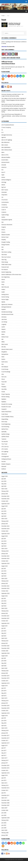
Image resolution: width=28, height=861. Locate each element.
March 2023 (4, 578)
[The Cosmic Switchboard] (14, 8)
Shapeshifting (4, 419)
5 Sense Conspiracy (6, 127)
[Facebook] (3, 76)
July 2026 (3, 478)
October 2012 (4, 790)
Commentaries (5, 202)
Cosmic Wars (4, 207)
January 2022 (4, 613)
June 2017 (3, 750)
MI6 (2, 339)
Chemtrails (4, 192)
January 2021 (4, 643)
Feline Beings (4, 262)
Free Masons (4, 269)
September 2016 (5, 773)
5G (2, 130)
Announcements (5, 162)
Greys (2, 284)
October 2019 (4, 680)
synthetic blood (5, 436)
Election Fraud (4, 237)
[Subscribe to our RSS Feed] (8, 86)
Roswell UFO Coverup (6, 404)
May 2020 (3, 663)
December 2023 (5, 556)
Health (3, 292)
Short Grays (4, 421)
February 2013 (4, 785)
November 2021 (5, 618)
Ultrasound (4, 454)
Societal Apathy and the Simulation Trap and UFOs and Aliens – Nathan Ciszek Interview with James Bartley (13, 110)
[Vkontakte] (17, 76)
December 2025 (5, 496)
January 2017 (4, 763)
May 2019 (3, 693)
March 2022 (4, 608)
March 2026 (4, 488)
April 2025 (3, 516)
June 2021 (3, 630)
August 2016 (4, 775)
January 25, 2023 (13, 26)
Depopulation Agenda (6, 219)
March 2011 (4, 798)
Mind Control (4, 344)
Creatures (3, 212)
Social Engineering (5, 424)
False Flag (3, 259)
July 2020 (3, 658)
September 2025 (5, 503)
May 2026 (3, 483)
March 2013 (4, 783)
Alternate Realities (5, 157)
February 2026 (4, 491)
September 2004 (5, 817)
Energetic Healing (5, 242)
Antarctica (3, 167)
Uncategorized (5, 456)
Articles (3, 177)
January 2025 (4, 523)
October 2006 (4, 810)
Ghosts (3, 279)
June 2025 (3, 511)
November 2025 (5, 498)
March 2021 (4, 638)
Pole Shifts (4, 389)
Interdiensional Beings (6, 312)
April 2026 (3, 486)
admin (19, 26)
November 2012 (5, 788)
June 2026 (3, 481)
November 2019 (5, 678)
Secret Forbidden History (7, 416)
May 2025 (3, 513)
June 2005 (3, 815)
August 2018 (4, 715)
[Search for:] (14, 33)
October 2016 (4, 770)
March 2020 (4, 668)
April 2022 (3, 606)
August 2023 (4, 566)
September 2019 (5, 683)
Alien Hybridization (5, 147)
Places (3, 384)
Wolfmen (3, 469)
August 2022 (4, 596)
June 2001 (3, 825)
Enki (2, 247)
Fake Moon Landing (6, 252)
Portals (3, 391)
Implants (3, 309)
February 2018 (4, 730)
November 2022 (5, 588)
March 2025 (4, 518)
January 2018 (4, 733)
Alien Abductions (5, 142)
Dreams (3, 232)
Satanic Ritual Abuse (6, 411)
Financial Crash (5, 267)
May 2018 (3, 723)
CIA (2, 197)
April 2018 (3, 725)
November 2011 (5, 795)
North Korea (4, 361)
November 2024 (5, 528)
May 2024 (3, 543)
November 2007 (5, 805)
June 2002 (3, 822)
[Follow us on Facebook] (2, 86)
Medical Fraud (4, 337)
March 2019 (4, 698)
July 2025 (3, 508)
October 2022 (4, 591)
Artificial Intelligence (6, 179)
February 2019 (4, 700)
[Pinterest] (8, 76)
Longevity (3, 324)
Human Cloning (5, 297)
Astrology (3, 182)
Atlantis (3, 184)
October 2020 (4, 650)
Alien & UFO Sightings (6, 140)
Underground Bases (6, 459)
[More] (3, 79)
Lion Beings (4, 322)
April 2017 (3, 755)
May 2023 (3, 573)
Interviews (3, 317)
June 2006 (3, 812)
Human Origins (5, 299)
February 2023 (4, 581)
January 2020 (4, 673)
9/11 (2, 132)
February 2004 (4, 820)
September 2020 (5, 653)
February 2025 (4, 521)
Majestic (3, 329)
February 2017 (4, 760)
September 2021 (5, 623)
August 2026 (4, 476)
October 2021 (4, 620)
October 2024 (4, 531)
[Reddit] (11, 76)
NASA (2, 356)
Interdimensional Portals (7, 314)
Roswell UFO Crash (6, 406)
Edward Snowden (5, 234)
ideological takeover (6, 307)
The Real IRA (4, 441)
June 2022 (3, 601)
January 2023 (4, 583)
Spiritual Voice (4, 429)
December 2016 (5, 765)
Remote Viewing (5, 396)
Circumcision (4, 199)
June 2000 (3, 827)
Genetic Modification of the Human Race (11, 274)
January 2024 (4, 553)
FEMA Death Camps (6, 264)
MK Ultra (3, 346)
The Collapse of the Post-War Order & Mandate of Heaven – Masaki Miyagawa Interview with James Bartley (13, 100)
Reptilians (3, 399)
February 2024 (4, 551)
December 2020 (5, 645)
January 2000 (4, 835)
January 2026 (4, 493)
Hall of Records (5, 287)
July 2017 (3, 748)
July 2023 (3, 568)
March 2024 (4, 548)
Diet (2, 222)
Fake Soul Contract (6, 257)
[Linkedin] (20, 76)
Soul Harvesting (5, 426)
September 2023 (5, 563)
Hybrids (3, 302)
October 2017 (4, 740)
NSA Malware (4, 366)
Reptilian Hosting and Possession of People (14, 23)
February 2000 (4, 832)
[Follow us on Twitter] (5, 86)
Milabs (3, 341)
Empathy (3, 239)
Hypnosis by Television (6, 304)
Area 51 (3, 172)
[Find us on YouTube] (11, 86)
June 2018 (3, 720)
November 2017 (5, 738)
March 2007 (4, 808)
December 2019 (5, 675)
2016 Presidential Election (7, 125)
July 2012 (3, 793)
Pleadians (3, 386)
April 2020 (3, 665)
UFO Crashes (4, 449)
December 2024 (5, 526)
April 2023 (3, 576)
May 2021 (3, 633)
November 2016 (5, 768)
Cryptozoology (5, 214)
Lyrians (3, 327)
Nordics (3, 359)
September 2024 (5, 533)
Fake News (4, 254)
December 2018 (5, 705)
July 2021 (3, 628)
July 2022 (3, 598)
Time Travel (4, 444)
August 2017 (4, 745)
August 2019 (4, 685)
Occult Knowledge (5, 371)
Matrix (3, 334)
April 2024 (3, 546)
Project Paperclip (5, 394)
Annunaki (3, 165)
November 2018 (5, 708)
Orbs (2, 374)
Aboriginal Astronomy (6, 135)
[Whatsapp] (23, 76)
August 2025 (4, 506)
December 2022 (5, 586)
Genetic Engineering (6, 272)
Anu (2, 169)
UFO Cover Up (4, 446)
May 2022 (3, 603)
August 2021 (4, 625)
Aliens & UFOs (4, 155)
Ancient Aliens (4, 160)
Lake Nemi (4, 319)
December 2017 (5, 735)
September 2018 (5, 713)
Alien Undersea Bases (6, 150)
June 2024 (3, 541)
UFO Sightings (4, 451)
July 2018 (3, 718)
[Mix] (14, 76)
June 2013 (3, 780)
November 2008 (5, 803)
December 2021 (5, 615)
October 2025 (4, 501)
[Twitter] (6, 76)
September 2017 (5, 743)
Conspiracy (4, 204)
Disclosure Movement (6, 224)
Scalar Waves (4, 414)
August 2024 (4, 536)
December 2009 (5, 800)
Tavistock (3, 439)
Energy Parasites (5, 244)
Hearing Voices (5, 294)
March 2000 (4, 830)
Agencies (3, 137)
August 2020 (4, 655)
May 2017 (3, 753)
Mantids (3, 332)
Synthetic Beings (5, 434)
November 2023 (5, 558)
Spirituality (3, 431)
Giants (3, 282)
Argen (2, 174)
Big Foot (3, 187)
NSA (2, 364)
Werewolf (3, 466)
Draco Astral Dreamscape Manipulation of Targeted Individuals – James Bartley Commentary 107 (13, 116)
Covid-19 (3, 209)
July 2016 (3, 778)
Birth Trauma (4, 189)
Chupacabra (4, 194)
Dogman (3, 227)
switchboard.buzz (8, 64)
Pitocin (3, 379)
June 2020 (3, 660)
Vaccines (3, 461)
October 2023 (4, 561)
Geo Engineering (5, 277)
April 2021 (3, 635)
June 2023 (3, 571)
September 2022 (5, 593)
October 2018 (4, 710)
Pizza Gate (4, 381)
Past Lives (3, 376)
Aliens (2, 152)
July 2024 (3, 538)
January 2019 (4, 703)
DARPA (3, 217)
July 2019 (3, 688)
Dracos (3, 229)
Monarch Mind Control (6, 349)
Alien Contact (4, 145)
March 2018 (4, 728)
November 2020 (5, 648)
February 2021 (4, 640)
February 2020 (4, 670)
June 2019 (3, 690)
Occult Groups (4, 369)
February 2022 (4, 611)
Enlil (2, 249)
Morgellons (4, 351)
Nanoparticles (4, 354)
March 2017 (4, 758)
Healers (3, 289)
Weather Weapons (5, 464)
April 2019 (3, 695)
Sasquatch (3, 409)
